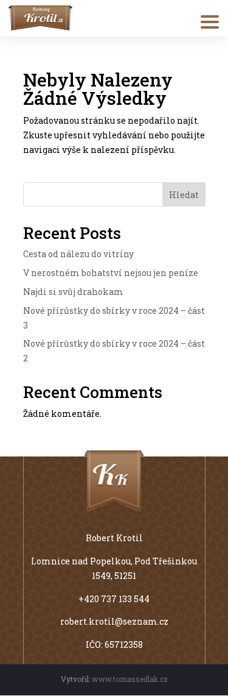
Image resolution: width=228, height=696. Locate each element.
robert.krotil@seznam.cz (114, 621)
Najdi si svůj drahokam (73, 291)
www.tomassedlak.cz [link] (130, 679)
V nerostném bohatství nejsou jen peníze (110, 273)
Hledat (184, 195)
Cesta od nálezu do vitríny (78, 254)
